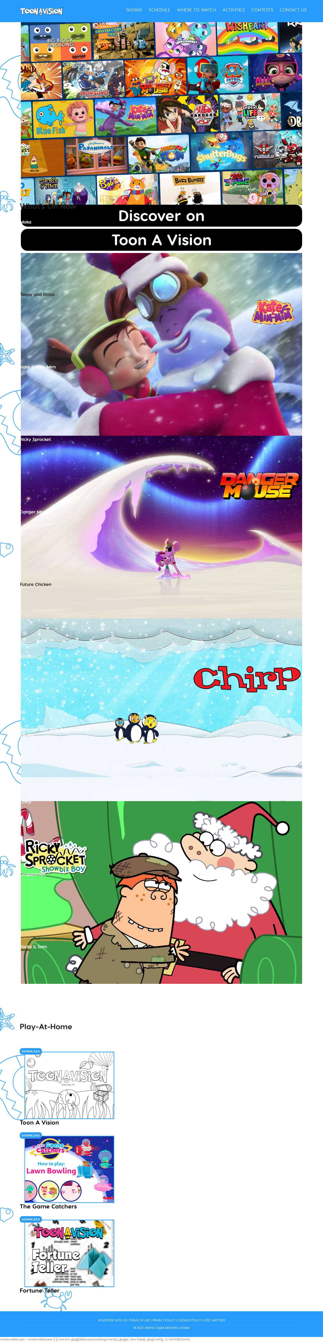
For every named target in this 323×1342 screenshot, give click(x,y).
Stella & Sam (33, 946)
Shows (134, 10)
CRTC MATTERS (214, 1320)
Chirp (25, 801)
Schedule (159, 10)
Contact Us (293, 10)
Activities (234, 10)
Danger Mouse (35, 512)
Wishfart (29, 656)
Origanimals (33, 874)
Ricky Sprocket (35, 439)
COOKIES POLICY (189, 1320)
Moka (25, 222)
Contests (262, 10)
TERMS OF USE (139, 1320)
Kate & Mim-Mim (38, 367)
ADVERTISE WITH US (112, 1320)
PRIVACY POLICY (163, 1320)
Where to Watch (196, 10)
